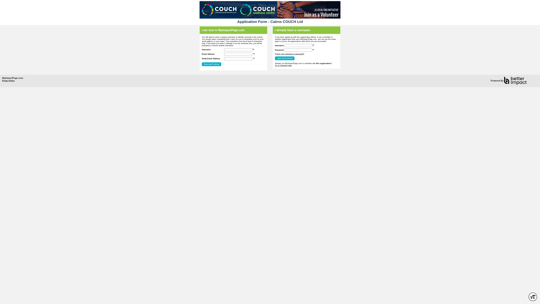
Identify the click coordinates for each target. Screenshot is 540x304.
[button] (211, 64)
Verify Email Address (211, 59)
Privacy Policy (8, 81)
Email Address (208, 54)
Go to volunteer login (283, 65)
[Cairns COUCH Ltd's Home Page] (270, 10)
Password (279, 50)
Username (206, 50)
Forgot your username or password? (289, 54)
